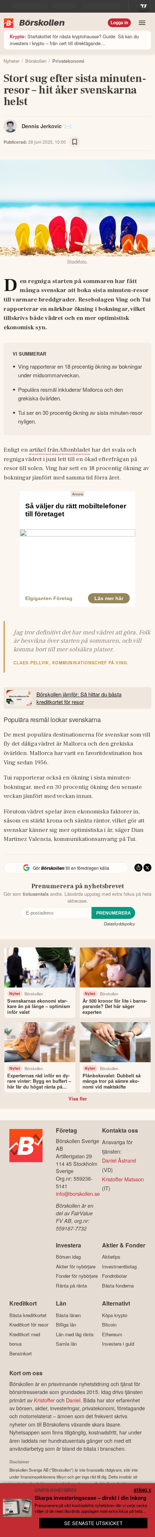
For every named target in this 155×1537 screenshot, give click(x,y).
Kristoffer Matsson (123, 1179)
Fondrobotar (114, 1276)
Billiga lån (66, 1324)
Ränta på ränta (71, 1285)
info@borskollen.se (78, 1193)
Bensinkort (20, 1353)
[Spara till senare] (74, 142)
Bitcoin (109, 1324)
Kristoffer (44, 1400)
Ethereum (112, 1334)
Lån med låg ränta (74, 1334)
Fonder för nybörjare (77, 1276)
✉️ (68, 126)
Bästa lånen (68, 1315)
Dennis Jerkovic (42, 126)
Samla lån (66, 1344)
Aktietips (111, 1257)
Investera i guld (118, 1344)
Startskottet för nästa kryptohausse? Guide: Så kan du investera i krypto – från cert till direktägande (74, 40)
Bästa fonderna (118, 1285)
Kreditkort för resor (28, 1324)
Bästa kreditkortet (27, 1315)
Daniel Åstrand (119, 1160)
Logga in (119, 22)
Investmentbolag (119, 1266)
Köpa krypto (114, 1315)
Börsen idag (68, 1257)
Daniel (73, 1400)
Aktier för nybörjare (76, 1266)
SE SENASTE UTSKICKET (93, 1523)
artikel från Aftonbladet (59, 450)
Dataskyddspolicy (119, 923)
